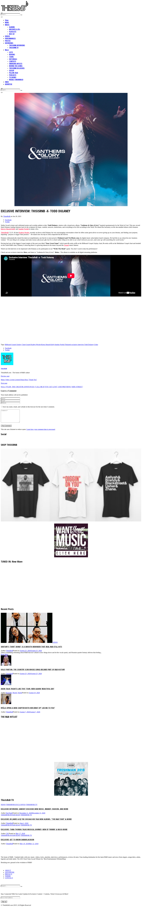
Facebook (8, 220)
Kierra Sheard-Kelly (8, 229)
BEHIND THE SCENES (15, 66)
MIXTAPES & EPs (14, 29)
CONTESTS (12, 61)
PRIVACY (8, 874)
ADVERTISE (8, 84)
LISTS (11, 52)
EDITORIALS (13, 59)
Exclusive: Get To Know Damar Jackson (17, 839)
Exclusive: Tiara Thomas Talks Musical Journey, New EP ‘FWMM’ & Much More (34, 829)
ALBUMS (12, 27)
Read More (4, 654)
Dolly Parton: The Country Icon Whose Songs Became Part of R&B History (33, 669)
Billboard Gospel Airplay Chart (15, 344)
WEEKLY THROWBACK (16, 79)
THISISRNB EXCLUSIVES (17, 68)
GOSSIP (11, 70)
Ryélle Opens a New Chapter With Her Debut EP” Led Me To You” (28, 707)
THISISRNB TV (13, 47)
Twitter (7, 222)
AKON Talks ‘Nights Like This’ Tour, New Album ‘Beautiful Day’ (27, 688)
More (7, 50)
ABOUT (8, 870)
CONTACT (9, 878)
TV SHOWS (12, 77)
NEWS (7, 22)
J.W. (7, 833)
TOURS (11, 57)
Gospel (66, 245)
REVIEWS (12, 54)
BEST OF (12, 34)
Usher (96, 344)
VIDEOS (7, 36)
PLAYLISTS (12, 31)
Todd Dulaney (89, 344)
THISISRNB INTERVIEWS (17, 45)
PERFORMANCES (10, 38)
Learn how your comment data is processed (41, 429)
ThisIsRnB (5, 232)
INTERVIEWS (9, 43)
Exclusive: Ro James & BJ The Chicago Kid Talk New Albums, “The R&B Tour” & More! (36, 819)
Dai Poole (9, 813)
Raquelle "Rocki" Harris (14, 693)
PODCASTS (12, 75)
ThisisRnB (7, 216)
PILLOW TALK (13, 73)
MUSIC (7, 25)
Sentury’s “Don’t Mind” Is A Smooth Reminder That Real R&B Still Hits (31, 646)
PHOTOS (7, 41)
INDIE (7, 82)
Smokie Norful (23, 229)
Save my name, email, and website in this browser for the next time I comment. (29, 407)
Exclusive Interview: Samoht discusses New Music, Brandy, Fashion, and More (34, 809)
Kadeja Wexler (36, 344)
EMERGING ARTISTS (15, 63)
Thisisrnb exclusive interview (74, 344)
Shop (6, 20)
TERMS (8, 876)
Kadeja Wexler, (24, 232)
